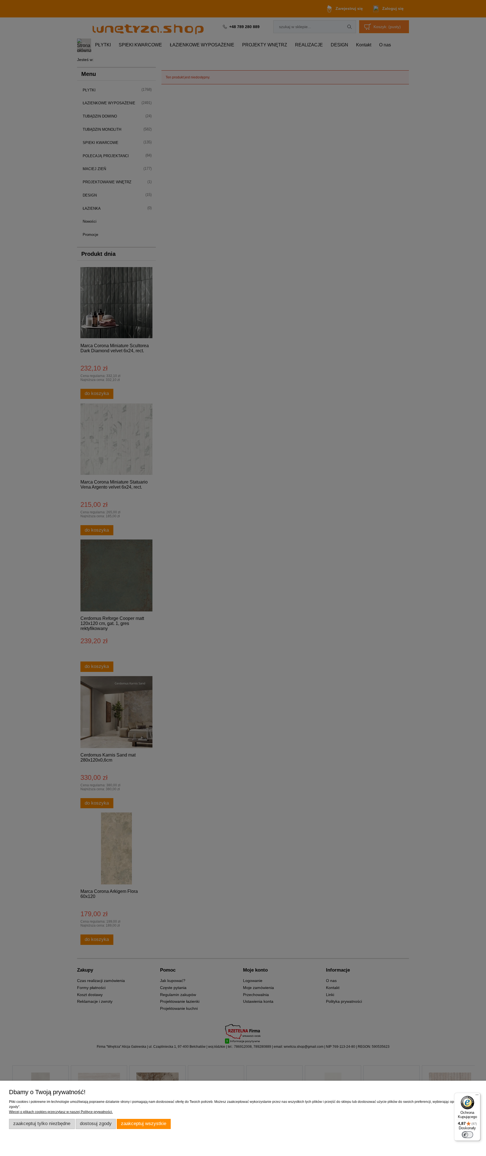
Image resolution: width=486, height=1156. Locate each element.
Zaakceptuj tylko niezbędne (41, 1123)
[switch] (467, 1134)
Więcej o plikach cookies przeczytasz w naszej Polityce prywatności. (61, 1112)
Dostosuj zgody (96, 1123)
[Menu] (477, 1096)
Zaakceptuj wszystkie (143, 1123)
